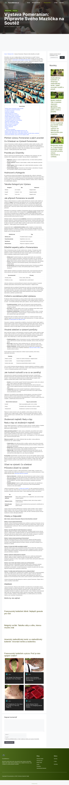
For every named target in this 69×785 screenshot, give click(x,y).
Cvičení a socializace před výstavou (12, 117)
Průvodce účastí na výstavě (10, 125)
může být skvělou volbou (34, 347)
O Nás (55, 2)
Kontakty (56, 764)
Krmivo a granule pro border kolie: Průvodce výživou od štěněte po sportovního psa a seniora (57, 128)
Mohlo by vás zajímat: (10, 129)
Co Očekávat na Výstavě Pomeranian (12, 109)
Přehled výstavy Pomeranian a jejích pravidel (14, 108)
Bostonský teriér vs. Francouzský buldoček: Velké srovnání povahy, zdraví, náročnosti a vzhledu (57, 151)
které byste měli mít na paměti (21, 473)
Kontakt (62, 2)
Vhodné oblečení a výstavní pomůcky (12, 118)
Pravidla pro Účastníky (9, 111)
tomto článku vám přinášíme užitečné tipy (21, 59)
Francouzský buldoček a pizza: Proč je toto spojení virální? (17, 134)
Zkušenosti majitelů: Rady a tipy (11, 121)
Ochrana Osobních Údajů (23, 776)
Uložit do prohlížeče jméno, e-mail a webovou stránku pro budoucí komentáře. (22, 739)
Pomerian (39, 766)
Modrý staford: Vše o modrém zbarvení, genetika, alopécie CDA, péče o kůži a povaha (56, 106)
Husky (38, 764)
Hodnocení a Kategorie (9, 112)
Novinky (55, 758)
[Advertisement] (34, 42)
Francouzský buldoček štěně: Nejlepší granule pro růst (16, 130)
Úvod (28, 2)
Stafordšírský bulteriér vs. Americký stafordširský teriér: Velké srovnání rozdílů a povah (57, 83)
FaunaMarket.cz (13, 3)
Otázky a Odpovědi (9, 126)
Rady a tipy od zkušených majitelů (12, 122)
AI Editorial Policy (34, 783)
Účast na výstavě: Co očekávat (11, 124)
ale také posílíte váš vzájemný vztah (17, 319)
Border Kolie (39, 762)
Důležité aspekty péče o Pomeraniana (12, 116)
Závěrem (6, 128)
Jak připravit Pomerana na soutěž (12, 115)
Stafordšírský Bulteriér (41, 768)
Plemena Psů (47, 2)
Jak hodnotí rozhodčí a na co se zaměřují (13, 120)
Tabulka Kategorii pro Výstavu (11, 113)
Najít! (62, 57)
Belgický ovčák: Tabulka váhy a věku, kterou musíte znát (16, 132)
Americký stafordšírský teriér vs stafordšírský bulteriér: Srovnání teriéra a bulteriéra (22, 133)
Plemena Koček (36, 2)
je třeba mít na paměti (24, 488)
